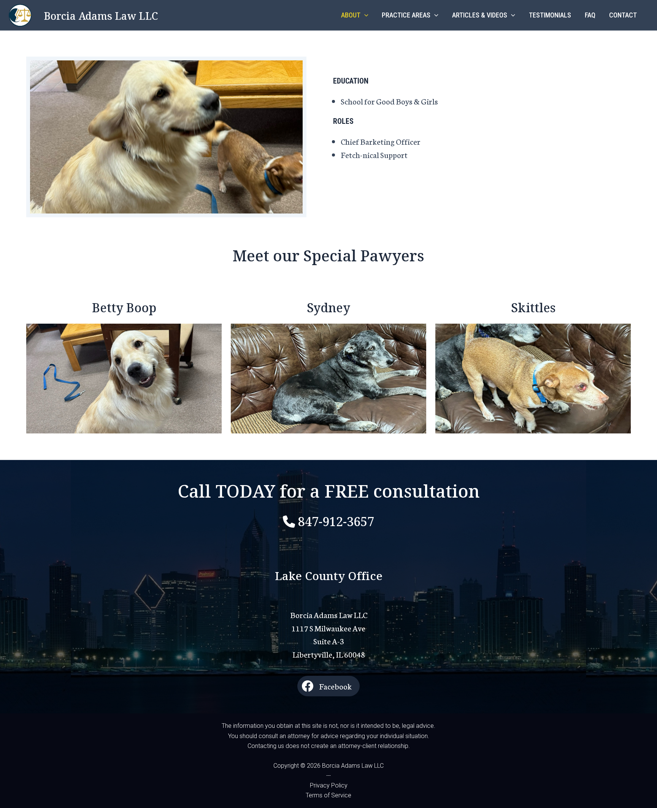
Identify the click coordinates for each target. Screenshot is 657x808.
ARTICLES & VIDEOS (479, 15)
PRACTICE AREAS (406, 15)
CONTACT (623, 15)
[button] (364, 15)
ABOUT (350, 15)
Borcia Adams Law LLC (101, 15)
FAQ (590, 15)
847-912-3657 (336, 520)
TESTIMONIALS (550, 15)
